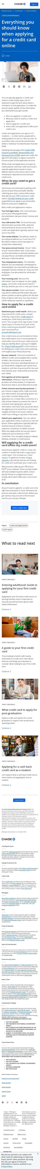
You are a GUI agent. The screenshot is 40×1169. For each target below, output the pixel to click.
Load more (19, 800)
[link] (3, 1102)
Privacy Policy (6, 1166)
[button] (38, 1154)
